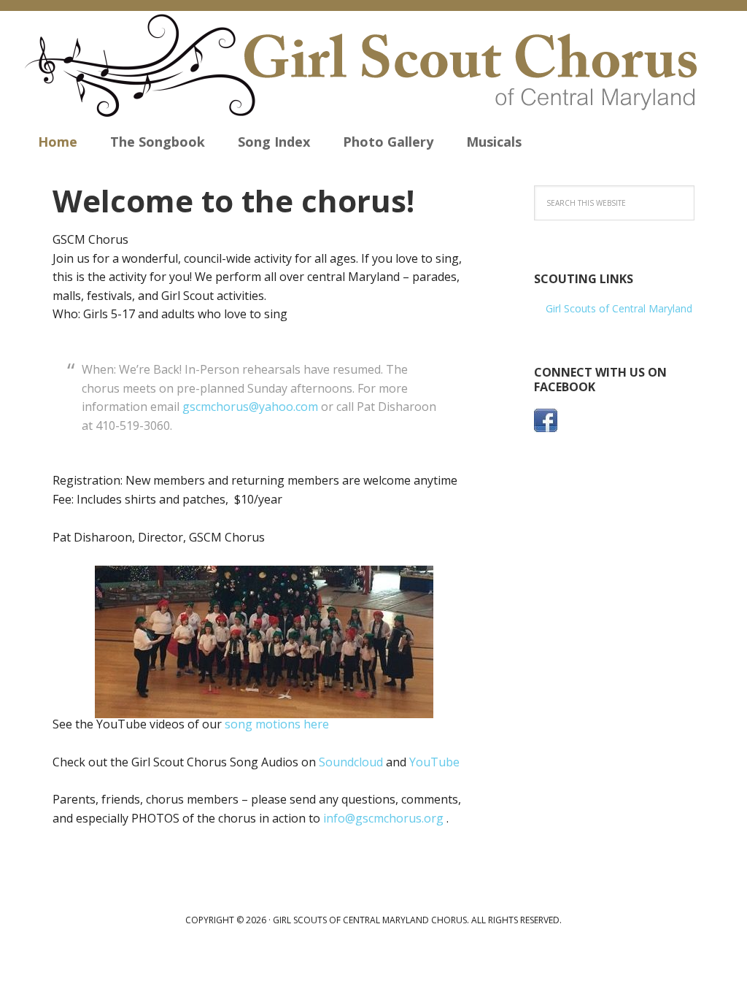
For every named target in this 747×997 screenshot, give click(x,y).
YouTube (434, 762)
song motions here (277, 724)
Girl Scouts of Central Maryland (619, 308)
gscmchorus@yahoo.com (250, 407)
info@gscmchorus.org (383, 818)
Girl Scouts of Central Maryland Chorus (373, 65)
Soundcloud (351, 762)
